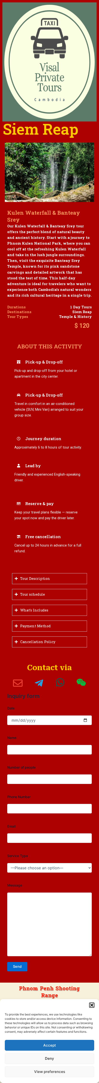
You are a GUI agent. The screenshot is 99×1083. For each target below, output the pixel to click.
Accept (49, 1045)
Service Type (17, 856)
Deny (49, 1058)
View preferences (49, 1071)
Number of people (21, 767)
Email (11, 826)
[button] (91, 1005)
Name (11, 738)
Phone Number (19, 797)
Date (11, 708)
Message (14, 885)
